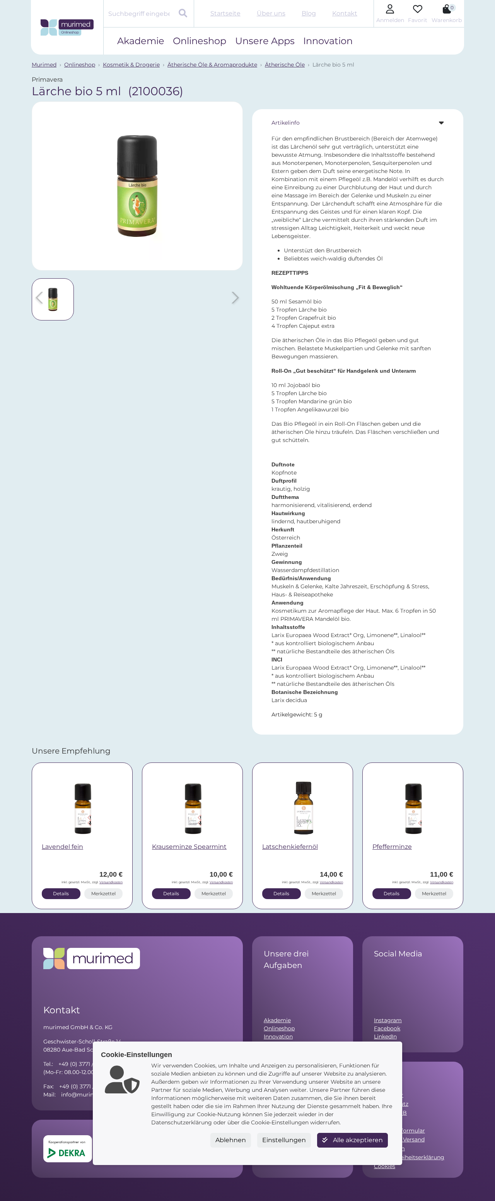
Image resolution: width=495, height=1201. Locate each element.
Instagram (388, 1020)
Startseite (225, 13)
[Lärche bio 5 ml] (137, 186)
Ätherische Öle (285, 64)
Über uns (271, 13)
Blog (309, 13)
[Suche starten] (184, 14)
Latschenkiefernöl (290, 846)
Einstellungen (284, 1140)
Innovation (328, 40)
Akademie (140, 40)
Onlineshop (199, 40)
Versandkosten (111, 882)
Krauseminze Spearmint (189, 846)
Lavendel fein (62, 846)
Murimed (44, 64)
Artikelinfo (285, 122)
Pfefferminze (392, 846)
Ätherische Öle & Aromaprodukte (212, 64)
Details (61, 893)
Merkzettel (103, 893)
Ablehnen (230, 1140)
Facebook (387, 1028)
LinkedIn (385, 1036)
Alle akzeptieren (357, 1140)
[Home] (67, 27)
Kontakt (344, 13)
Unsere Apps (265, 40)
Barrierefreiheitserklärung (409, 1157)
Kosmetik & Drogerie (131, 64)
